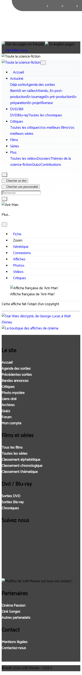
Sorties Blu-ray (13, 502)
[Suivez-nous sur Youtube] (6, 560)
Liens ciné (9, 399)
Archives (8, 405)
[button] (16, 79)
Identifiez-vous (16, 51)
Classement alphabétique (21, 460)
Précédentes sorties (17, 375)
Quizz (36, 165)
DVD (13, 115)
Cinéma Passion (13, 606)
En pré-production (59, 97)
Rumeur (47, 103)
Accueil (7, 363)
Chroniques (10, 508)
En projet (34, 103)
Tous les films (12, 448)
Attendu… (43, 91)
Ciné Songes (11, 612)
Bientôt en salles (23, 91)
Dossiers (43, 159)
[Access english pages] (59, 44)
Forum (7, 417)
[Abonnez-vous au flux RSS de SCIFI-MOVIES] (6, 572)
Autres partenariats (16, 618)
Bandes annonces (15, 381)
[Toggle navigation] (43, 62)
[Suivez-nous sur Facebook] (6, 538)
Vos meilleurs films (54, 128)
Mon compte (11, 423)
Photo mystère (13, 393)
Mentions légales (15, 642)
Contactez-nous (14, 648)
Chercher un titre (15, 180)
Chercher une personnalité (21, 186)
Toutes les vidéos (23, 159)
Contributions (51, 165)
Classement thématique (20, 472)
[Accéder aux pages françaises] (23, 44)
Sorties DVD (11, 496)
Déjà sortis (18, 85)
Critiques (8, 387)
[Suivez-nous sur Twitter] (6, 549)
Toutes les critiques (25, 128)
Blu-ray (22, 115)
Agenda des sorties (40, 85)
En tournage (36, 97)
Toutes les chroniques (45, 115)
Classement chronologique (22, 466)
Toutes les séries (15, 454)
